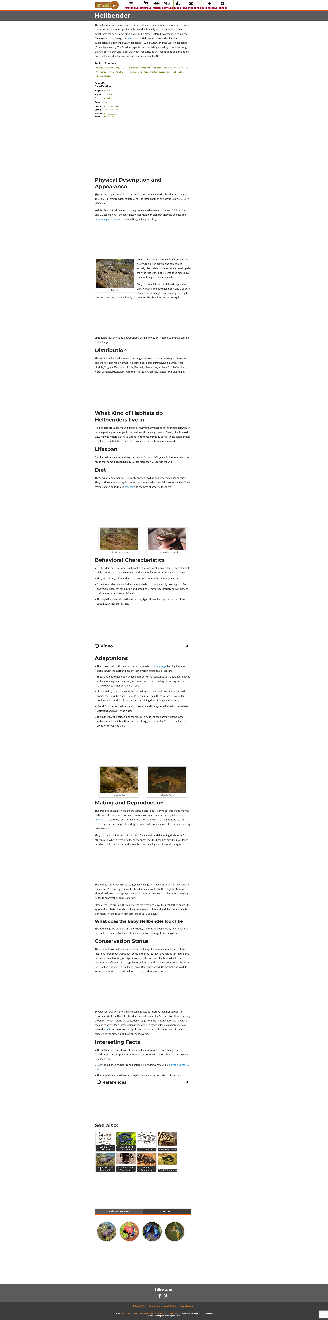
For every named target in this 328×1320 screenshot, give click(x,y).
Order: (97, 102)
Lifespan (184, 67)
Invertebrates (191, 8)
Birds (177, 8)
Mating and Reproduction (154, 72)
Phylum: (98, 94)
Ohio (108, 1029)
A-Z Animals (209, 8)
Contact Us (154, 1306)
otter (176, 25)
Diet (97, 72)
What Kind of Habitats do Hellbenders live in (160, 67)
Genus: (98, 109)
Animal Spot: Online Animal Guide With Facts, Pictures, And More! (148, 1313)
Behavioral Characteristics (112, 72)
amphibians (101, 819)
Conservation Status (175, 72)
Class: (97, 98)
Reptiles (167, 8)
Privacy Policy (140, 1306)
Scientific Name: (99, 115)
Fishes (157, 8)
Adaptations (136, 72)
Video (127, 72)
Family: (98, 106)
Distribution (134, 67)
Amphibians (132, 8)
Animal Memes (187, 1306)
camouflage (159, 666)
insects (129, 487)
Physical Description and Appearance (111, 67)
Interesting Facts (103, 76)
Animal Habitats (170, 1306)
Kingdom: (99, 90)
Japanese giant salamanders (111, 219)
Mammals (145, 8)
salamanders (133, 38)
